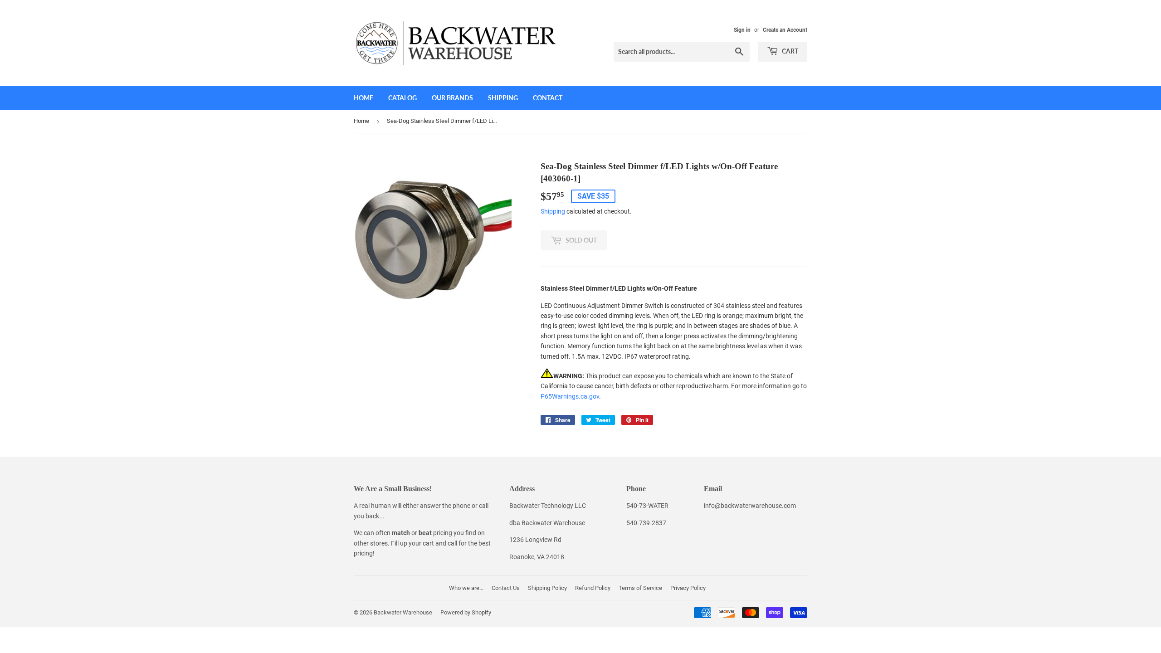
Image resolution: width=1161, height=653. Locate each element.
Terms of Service (640, 588)
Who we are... (466, 588)
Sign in (742, 30)
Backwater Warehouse (403, 612)
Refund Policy (592, 588)
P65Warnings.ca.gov (570, 396)
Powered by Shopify (465, 612)
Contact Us (506, 588)
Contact (547, 98)
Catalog (402, 98)
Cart (789, 51)
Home (363, 98)
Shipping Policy (547, 588)
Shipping (503, 98)
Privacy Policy (688, 588)
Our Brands (452, 98)
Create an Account (785, 30)
